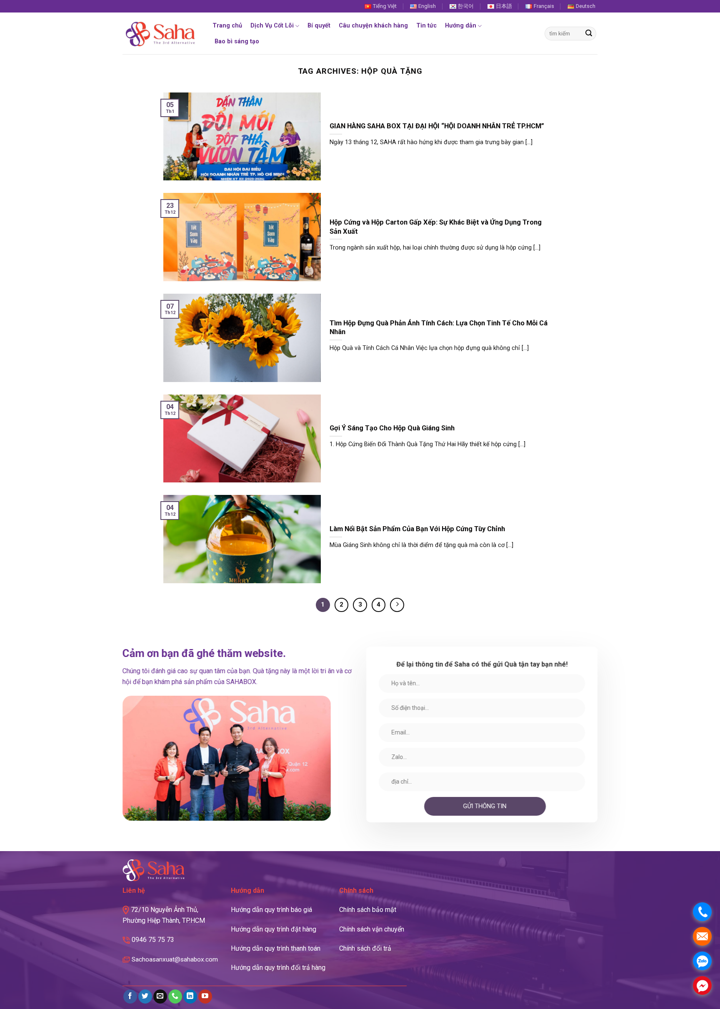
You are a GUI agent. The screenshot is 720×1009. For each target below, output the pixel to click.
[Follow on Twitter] (145, 996)
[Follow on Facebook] (130, 996)
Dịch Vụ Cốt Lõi (272, 25)
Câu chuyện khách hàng (373, 25)
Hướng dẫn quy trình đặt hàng (273, 929)
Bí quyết (319, 25)
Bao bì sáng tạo (237, 41)
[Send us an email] (160, 996)
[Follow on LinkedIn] (190, 996)
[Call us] (175, 996)
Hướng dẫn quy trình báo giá (271, 910)
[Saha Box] (160, 33)
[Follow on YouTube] (205, 996)
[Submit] (589, 34)
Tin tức (426, 25)
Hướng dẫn (460, 25)
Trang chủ (227, 25)
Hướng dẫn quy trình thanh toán (275, 948)
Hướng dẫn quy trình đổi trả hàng (278, 968)
